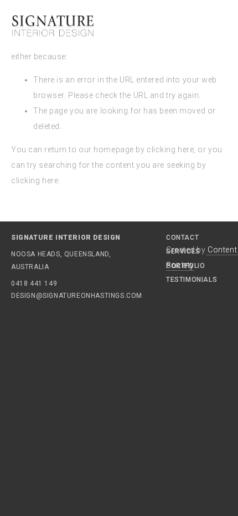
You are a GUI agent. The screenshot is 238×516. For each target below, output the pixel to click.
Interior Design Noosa (58, 342)
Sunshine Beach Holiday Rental (110, 356)
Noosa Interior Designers (150, 400)
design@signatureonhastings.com (44, 296)
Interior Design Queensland (102, 386)
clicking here (170, 149)
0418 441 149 (34, 283)
